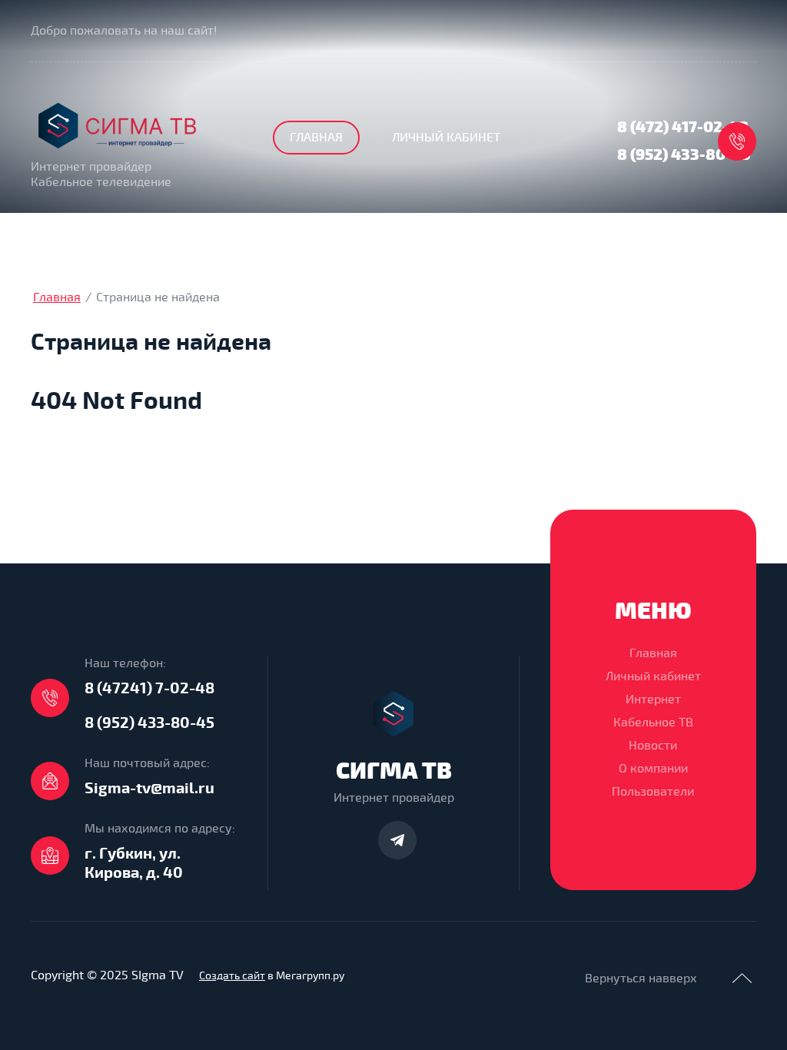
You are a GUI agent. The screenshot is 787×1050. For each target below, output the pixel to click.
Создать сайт (232, 975)
